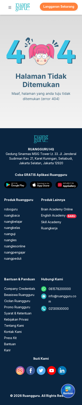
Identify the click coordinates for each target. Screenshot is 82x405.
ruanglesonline (14, 246)
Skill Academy (51, 222)
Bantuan (10, 344)
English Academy (53, 215)
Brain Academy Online (57, 209)
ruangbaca (12, 215)
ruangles (10, 240)
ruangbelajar (13, 221)
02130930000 (59, 308)
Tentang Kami (14, 325)
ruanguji (10, 234)
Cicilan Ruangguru (17, 301)
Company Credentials (19, 288)
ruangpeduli (12, 258)
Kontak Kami (13, 332)
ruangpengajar (14, 252)
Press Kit (10, 338)
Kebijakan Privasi (16, 319)
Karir (7, 350)
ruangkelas (12, 228)
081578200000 (60, 289)
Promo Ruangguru (17, 307)
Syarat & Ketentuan (17, 313)
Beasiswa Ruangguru (19, 295)
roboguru (11, 209)
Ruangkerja (49, 228)
